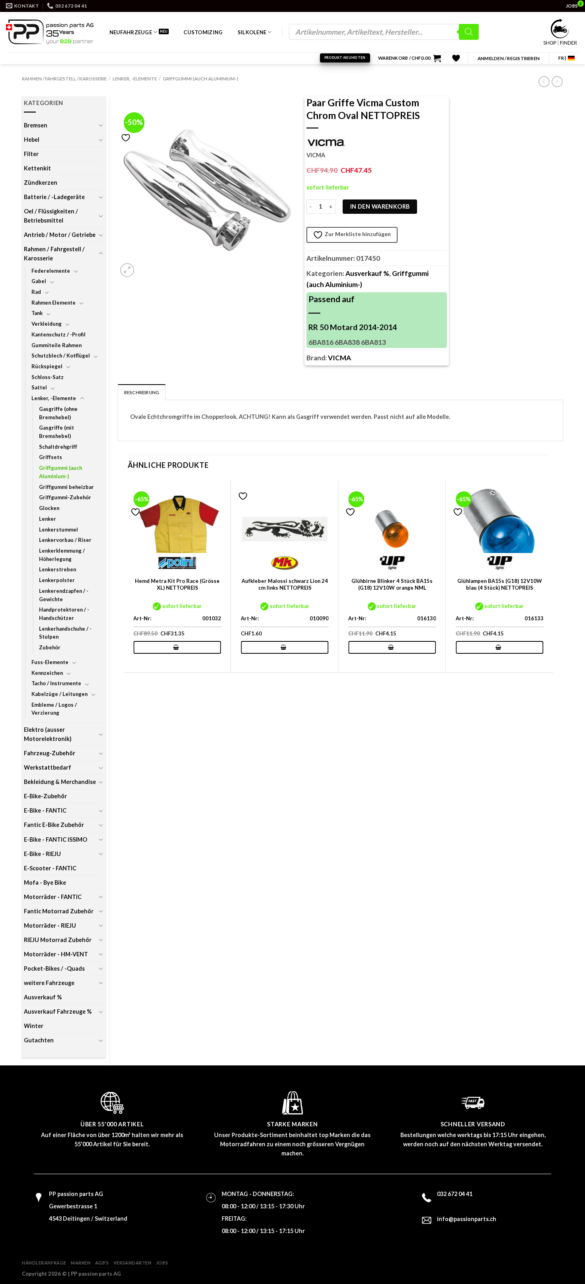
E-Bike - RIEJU (42, 853)
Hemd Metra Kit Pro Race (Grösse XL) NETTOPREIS (177, 584)
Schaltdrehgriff (58, 447)
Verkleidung (46, 324)
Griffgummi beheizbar (66, 487)
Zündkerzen (40, 182)
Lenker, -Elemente (135, 78)
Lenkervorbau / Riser (65, 540)
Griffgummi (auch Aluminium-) (200, 78)
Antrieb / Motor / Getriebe (60, 234)
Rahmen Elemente (53, 302)
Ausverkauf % (43, 997)
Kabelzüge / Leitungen (59, 694)
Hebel (31, 139)
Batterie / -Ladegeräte (54, 196)
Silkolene (252, 32)
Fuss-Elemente (49, 662)
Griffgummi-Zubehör (65, 497)
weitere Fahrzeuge (49, 982)
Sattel (39, 387)
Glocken (49, 508)
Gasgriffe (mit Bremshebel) (56, 431)
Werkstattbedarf (47, 767)
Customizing (202, 32)
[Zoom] (127, 270)
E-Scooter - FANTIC (50, 868)
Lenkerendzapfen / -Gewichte (63, 595)
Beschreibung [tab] (142, 392)
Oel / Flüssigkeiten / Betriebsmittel (51, 216)
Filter (31, 153)
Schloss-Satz (47, 377)
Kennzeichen (47, 673)
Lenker (47, 519)
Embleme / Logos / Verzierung (54, 709)
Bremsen (35, 125)
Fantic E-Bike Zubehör (54, 824)
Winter (33, 1025)
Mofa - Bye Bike (45, 882)
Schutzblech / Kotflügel (60, 355)
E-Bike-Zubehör (45, 796)
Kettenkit (37, 168)
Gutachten (39, 1040)
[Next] (549, 575)
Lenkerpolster (57, 580)
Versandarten (132, 1262)
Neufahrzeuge (130, 32)
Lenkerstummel (58, 529)
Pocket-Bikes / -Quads (54, 968)
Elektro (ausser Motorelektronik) (48, 734)
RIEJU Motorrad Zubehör (58, 939)
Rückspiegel (46, 366)
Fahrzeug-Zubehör (49, 753)
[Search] (469, 32)
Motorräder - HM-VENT (56, 954)
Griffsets (50, 457)
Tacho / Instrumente (56, 683)
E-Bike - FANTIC (45, 810)
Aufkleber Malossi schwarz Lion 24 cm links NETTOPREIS (285, 584)
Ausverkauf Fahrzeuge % (58, 1011)
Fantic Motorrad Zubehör (59, 911)
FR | (562, 58)
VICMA (339, 358)
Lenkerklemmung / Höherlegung (62, 554)
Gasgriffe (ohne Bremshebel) (58, 413)
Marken (80, 1262)
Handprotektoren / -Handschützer (64, 613)
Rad (36, 292)
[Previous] (128, 575)
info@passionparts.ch (466, 1219)
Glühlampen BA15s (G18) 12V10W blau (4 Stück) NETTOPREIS (499, 584)
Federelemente (50, 271)
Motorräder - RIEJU (50, 925)
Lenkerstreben (57, 569)
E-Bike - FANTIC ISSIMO (55, 839)
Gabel (38, 281)
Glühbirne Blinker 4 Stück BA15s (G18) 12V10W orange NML (392, 584)
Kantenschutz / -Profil (58, 334)
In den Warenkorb (380, 206)
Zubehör (49, 647)
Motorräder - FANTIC (53, 896)
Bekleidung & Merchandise (60, 781)
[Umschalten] (100, 125)
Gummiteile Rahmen (56, 345)
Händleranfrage (44, 1262)
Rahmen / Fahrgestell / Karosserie (64, 78)
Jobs (162, 1262)
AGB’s (102, 1262)
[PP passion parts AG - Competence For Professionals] (50, 32)
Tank (37, 313)
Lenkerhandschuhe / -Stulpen (65, 632)
